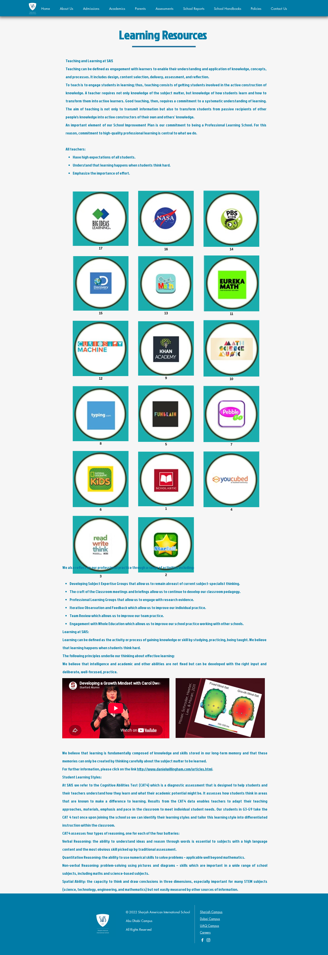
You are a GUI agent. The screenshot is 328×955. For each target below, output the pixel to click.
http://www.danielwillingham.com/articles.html (174, 769)
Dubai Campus (210, 919)
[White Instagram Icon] (208, 940)
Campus (213, 926)
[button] (91, 9)
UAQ (204, 926)
